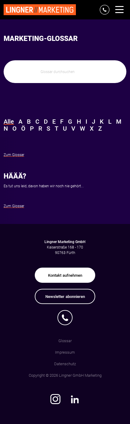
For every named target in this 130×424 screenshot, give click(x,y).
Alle (9, 121)
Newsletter (65, 296)
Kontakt (65, 275)
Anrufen (65, 317)
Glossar (65, 341)
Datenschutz (65, 364)
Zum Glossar (14, 155)
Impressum (65, 352)
